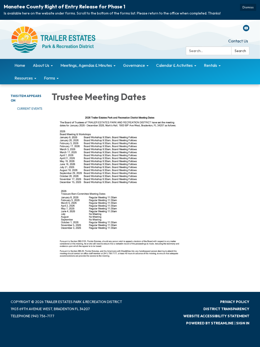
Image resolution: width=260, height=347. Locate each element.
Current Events (29, 109)
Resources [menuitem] (23, 78)
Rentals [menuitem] (210, 65)
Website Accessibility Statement (216, 316)
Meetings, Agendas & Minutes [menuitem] (86, 65)
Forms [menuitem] (49, 78)
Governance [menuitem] (134, 65)
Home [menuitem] (19, 65)
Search (240, 51)
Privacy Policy (234, 301)
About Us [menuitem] (41, 65)
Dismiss (248, 7)
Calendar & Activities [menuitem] (174, 65)
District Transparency (226, 309)
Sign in (242, 323)
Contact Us (238, 40)
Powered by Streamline (210, 323)
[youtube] (246, 29)
